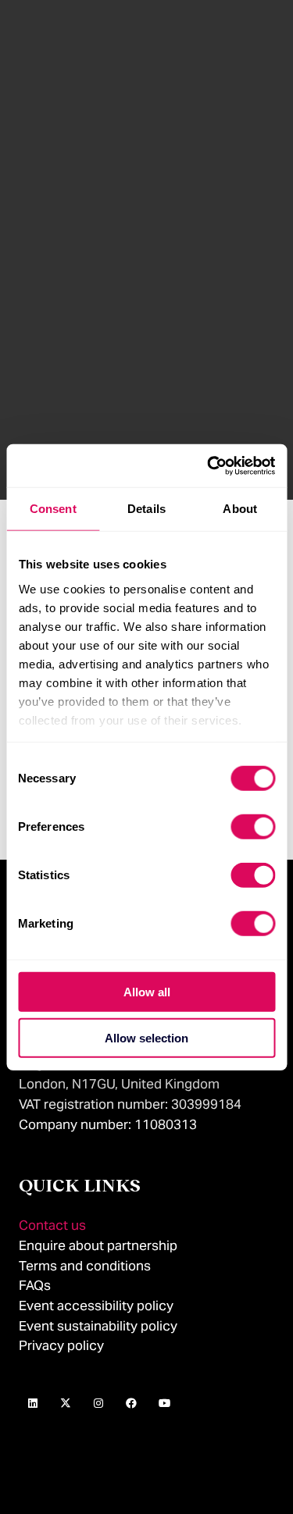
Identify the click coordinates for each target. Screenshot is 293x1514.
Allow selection (146, 1038)
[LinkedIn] (33, 1404)
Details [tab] (146, 508)
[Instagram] (98, 1404)
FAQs (35, 1285)
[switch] (252, 826)
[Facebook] (131, 1404)
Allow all (146, 992)
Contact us (52, 1225)
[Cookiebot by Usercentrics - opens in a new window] (208, 465)
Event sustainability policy (98, 1325)
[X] (66, 1404)
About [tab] (240, 508)
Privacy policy (61, 1345)
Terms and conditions (85, 1265)
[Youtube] (164, 1404)
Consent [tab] (53, 508)
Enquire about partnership (98, 1245)
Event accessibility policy (98, 1305)
